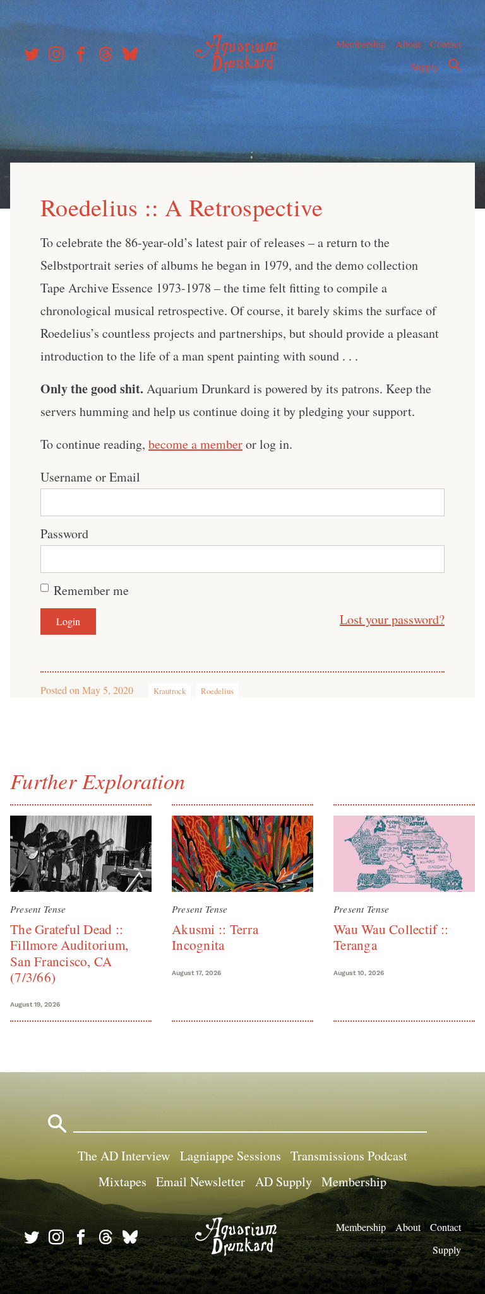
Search (454, 65)
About (408, 43)
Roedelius (217, 690)
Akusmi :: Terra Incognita (215, 937)
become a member (195, 444)
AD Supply (283, 1181)
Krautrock (169, 690)
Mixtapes (123, 1181)
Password (64, 533)
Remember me (91, 590)
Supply (424, 66)
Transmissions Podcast (348, 1155)
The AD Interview (124, 1155)
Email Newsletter (200, 1181)
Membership (361, 43)
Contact (445, 43)
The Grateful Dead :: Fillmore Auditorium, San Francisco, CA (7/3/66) (69, 953)
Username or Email (90, 476)
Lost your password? (392, 619)
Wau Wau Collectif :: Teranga (390, 937)
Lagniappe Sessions (230, 1155)
